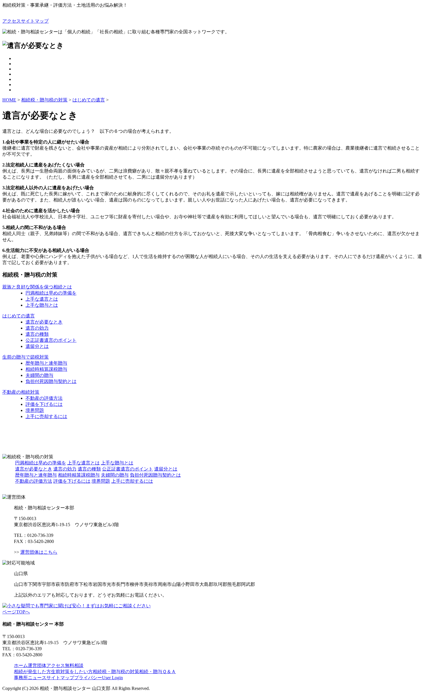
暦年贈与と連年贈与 (46, 363)
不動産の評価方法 (44, 398)
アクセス (11, 21)
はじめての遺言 (88, 99)
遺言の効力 (37, 328)
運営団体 (37, 665)
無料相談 (74, 665)
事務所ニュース (30, 677)
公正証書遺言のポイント (51, 340)
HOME (9, 99)
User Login (112, 677)
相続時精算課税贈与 (46, 369)
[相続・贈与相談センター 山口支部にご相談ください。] (76, 605)
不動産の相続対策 (20, 392)
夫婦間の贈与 (39, 375)
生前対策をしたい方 (72, 671)
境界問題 (35, 410)
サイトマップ (35, 21)
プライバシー (88, 677)
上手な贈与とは (42, 305)
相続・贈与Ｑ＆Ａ (157, 671)
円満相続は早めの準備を (51, 292)
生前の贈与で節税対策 (25, 357)
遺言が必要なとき (44, 321)
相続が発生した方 (32, 671)
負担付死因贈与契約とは (51, 381)
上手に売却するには (46, 416)
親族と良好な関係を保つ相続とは (37, 286)
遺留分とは (37, 346)
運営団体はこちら (38, 552)
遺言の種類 (37, 334)
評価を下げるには (44, 404)
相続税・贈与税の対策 (44, 99)
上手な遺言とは (42, 299)
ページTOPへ (16, 611)
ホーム (21, 665)
